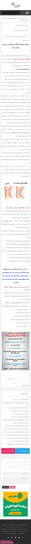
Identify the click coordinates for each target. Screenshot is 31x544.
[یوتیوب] (19, 537)
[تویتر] (15, 537)
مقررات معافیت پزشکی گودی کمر (20, 31)
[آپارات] (8, 537)
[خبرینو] (15, 9)
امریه (17, 18)
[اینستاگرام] (12, 537)
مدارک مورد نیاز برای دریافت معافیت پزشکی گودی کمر (16, 36)
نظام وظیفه (22, 18)
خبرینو (15, 525)
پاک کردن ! (5, 487)
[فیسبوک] (23, 537)
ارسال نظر (12, 487)
